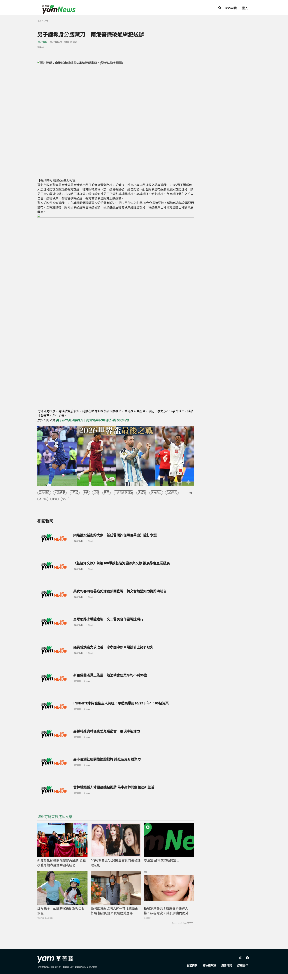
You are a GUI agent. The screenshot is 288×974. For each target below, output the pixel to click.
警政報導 (44, 492)
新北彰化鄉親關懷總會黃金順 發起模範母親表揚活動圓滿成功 (61, 862)
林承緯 (74, 492)
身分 (85, 492)
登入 (245, 8)
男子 (106, 492)
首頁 (39, 20)
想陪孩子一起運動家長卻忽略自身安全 (61, 910)
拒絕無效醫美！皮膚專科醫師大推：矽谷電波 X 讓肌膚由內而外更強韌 (168, 910)
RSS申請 (231, 8)
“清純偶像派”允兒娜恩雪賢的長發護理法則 (115, 862)
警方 (65, 499)
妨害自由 (156, 492)
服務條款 (192, 965)
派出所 (43, 499)
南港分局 (59, 492)
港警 (54, 499)
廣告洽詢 (226, 965)
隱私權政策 (209, 965)
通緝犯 (142, 492)
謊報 (96, 492)
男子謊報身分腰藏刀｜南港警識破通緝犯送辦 (86, 420)
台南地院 (171, 492)
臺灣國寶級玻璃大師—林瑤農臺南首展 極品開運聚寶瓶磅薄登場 (114, 910)
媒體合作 (242, 965)
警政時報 (42, 42)
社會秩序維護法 (123, 492)
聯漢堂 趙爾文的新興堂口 (162, 860)
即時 (46, 20)
